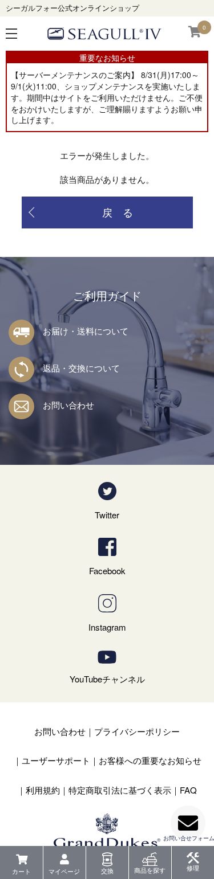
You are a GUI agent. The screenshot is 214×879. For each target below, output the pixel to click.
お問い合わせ (68, 405)
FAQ (188, 790)
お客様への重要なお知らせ (150, 760)
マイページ (64, 871)
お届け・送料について (85, 331)
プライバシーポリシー (137, 731)
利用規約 (43, 790)
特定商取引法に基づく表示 (119, 790)
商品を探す (149, 869)
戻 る (118, 212)
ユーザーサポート (56, 760)
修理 (193, 867)
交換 (107, 870)
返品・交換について (81, 368)
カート (21, 871)
